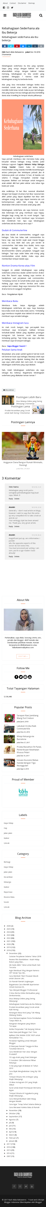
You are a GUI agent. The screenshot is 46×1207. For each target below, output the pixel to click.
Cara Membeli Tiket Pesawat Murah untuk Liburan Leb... (23, 977)
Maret (11, 1135)
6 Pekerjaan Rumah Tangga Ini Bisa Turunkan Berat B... (23, 1047)
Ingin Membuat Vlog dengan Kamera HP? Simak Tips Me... (24, 971)
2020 (9, 944)
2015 (9, 1150)
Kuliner (6, 838)
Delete (16, 499)
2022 (9, 938)
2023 (9, 935)
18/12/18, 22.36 (36, 507)
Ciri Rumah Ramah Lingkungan (21, 981)
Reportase (8, 892)
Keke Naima (14, 487)
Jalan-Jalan (8, 833)
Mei (10, 1128)
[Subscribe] (30, 676)
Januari (12, 1141)
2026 (9, 926)
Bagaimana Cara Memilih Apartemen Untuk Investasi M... (24, 985)
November (13, 1110)
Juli (10, 1122)
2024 (9, 932)
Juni (10, 1125)
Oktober (12, 1113)
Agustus (12, 1119)
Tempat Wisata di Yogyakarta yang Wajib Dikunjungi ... (23, 1094)
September (14, 1116)
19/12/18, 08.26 (36, 535)
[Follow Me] (21, 676)
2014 (9, 1153)
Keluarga (7, 882)
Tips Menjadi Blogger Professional (23, 990)
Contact (13, 3)
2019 (9, 947)
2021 (9, 941)
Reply (11, 499)
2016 (9, 1147)
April (11, 1131)
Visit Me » (23, 656)
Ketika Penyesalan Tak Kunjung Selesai (24, 1029)
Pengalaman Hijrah (15, 294)
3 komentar (6, 54)
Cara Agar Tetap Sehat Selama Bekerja (25, 1104)
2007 (9, 1156)
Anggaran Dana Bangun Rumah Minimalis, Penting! (23, 463)
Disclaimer (22, 3)
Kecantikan (8, 877)
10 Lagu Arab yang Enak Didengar (23, 1057)
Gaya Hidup (8, 823)
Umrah (6, 843)
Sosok (6, 902)
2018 (9, 950)
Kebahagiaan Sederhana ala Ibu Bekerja (25, 1004)
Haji (5, 828)
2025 (9, 929)
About (5, 3)
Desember (13, 953)
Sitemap (31, 3)
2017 (9, 1144)
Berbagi (7, 862)
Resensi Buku (9, 897)
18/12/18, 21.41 (36, 487)
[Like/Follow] (16, 676)
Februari (12, 1138)
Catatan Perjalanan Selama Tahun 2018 (25, 956)
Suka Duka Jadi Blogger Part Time (23, 1032)
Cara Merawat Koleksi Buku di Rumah (24, 1107)
